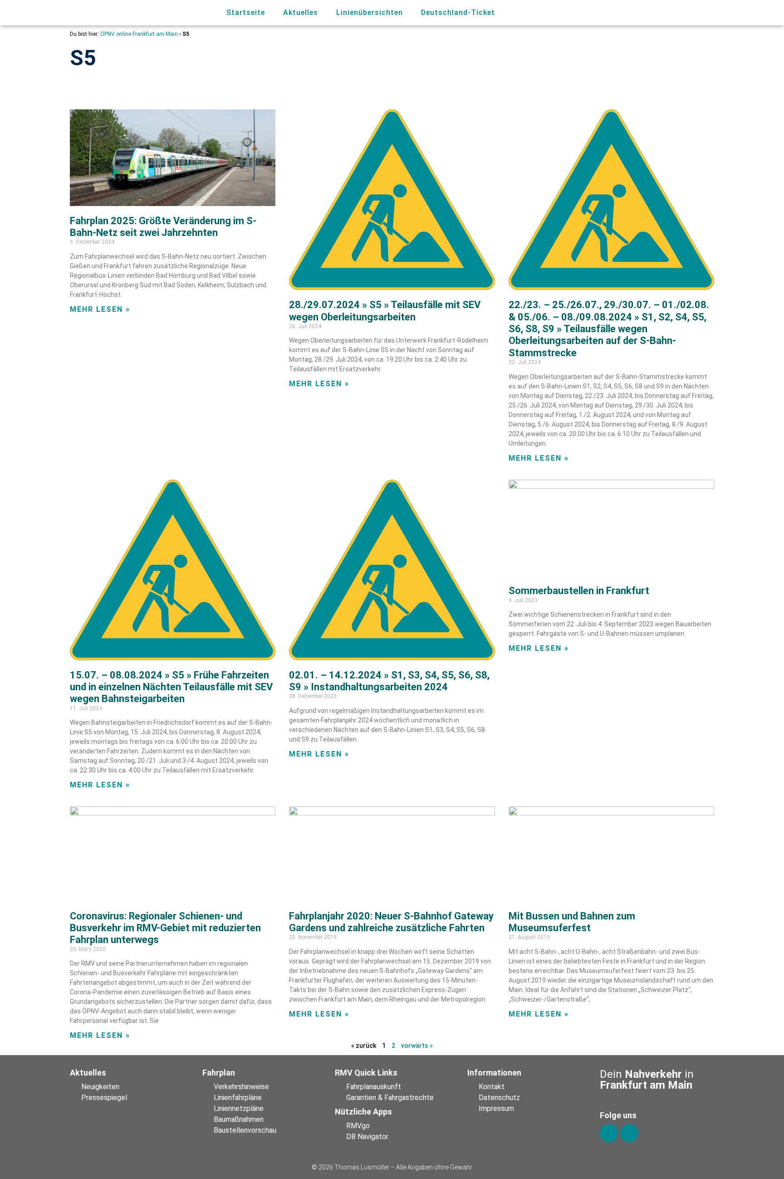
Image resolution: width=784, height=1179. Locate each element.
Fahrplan (218, 1072)
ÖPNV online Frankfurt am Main (139, 34)
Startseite (245, 12)
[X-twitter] (629, 1133)
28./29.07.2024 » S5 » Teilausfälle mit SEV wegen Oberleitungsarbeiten (384, 310)
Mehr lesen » (100, 309)
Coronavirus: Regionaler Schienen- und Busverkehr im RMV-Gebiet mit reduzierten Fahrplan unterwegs (165, 928)
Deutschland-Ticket (458, 12)
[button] (663, 12)
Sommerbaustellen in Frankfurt (579, 590)
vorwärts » (417, 1045)
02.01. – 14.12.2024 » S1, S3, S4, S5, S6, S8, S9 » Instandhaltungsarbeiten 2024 (389, 681)
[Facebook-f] (609, 1133)
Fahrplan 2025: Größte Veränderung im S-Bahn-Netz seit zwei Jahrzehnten (163, 226)
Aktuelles (300, 12)
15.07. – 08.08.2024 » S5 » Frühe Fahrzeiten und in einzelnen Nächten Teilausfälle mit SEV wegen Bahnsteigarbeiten (171, 687)
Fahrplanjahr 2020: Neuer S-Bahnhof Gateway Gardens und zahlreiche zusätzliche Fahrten (391, 921)
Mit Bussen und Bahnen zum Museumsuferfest (572, 921)
